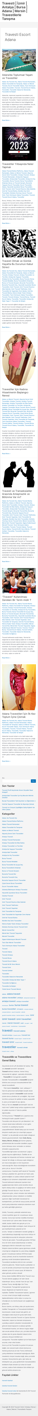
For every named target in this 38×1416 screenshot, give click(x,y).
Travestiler (5, 90)
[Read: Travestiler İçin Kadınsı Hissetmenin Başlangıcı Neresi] (19, 359)
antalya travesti (9, 1001)
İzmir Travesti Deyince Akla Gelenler (23, 189)
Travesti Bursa (24, 297)
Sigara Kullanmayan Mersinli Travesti (14, 939)
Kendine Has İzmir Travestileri (18, 519)
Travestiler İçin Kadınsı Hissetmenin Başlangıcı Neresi (15, 392)
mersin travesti (13, 1023)
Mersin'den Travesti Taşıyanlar (12, 523)
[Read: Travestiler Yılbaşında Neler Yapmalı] (19, 143)
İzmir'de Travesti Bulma (9, 191)
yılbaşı (12, 1051)
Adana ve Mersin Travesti (18, 173)
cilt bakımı (20, 1009)
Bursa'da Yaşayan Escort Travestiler (14, 880)
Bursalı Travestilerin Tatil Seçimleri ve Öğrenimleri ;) (19, 801)
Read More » (6, 120)
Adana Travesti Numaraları (26, 82)
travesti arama (17, 1035)
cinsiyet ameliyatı (28, 1009)
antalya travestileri (23, 1001)
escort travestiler (16, 1012)
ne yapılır (27, 1023)
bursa (11, 1005)
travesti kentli (18, 1042)
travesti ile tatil (27, 1038)
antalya (20, 998)
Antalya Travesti (23, 175)
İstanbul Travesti (7, 896)
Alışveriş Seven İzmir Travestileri (12, 833)
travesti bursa (7, 1038)
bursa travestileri (9, 1009)
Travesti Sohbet (27, 630)
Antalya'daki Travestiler (17, 179)
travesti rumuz (6, 1051)
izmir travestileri (23, 1019)
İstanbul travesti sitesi (9, 1391)
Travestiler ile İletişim (9, 92)
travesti (7, 1030)
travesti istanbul (7, 1380)
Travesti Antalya (13, 297)
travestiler (9, 1047)
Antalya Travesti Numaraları (17, 608)
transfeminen (14, 1026)
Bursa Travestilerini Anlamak (23, 281)
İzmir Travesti (6, 189)
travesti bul (26, 1035)
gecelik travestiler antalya (9, 1015)
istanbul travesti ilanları (9, 1386)
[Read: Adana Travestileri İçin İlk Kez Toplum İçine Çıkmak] (19, 687)
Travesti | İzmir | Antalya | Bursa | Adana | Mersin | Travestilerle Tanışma (14, 11)
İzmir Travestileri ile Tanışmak (24, 419)
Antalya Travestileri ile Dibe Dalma (21, 403)
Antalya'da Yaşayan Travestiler (19, 277)
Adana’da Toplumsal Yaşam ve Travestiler (17, 76)
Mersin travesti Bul (29, 521)
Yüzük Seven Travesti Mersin (11, 989)
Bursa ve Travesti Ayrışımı (17, 183)
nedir (22, 1023)
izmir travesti (9, 1019)
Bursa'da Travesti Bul (27, 283)
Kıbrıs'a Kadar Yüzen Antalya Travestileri (15, 624)
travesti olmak (22, 1047)
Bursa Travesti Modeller (10, 861)
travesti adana (19, 1031)
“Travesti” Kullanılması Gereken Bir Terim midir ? (16, 598)
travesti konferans (27, 1042)
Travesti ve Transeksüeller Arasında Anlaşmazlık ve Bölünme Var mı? (17, 494)
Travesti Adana (7, 423)
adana (4, 994)
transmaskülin (22, 1026)
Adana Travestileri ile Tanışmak (12, 84)
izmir (32, 1015)
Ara (3, 778)
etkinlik (23, 1012)
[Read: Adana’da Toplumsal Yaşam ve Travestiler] (19, 60)
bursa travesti (21, 1005)
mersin (4, 1023)
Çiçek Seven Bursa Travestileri (12, 883)
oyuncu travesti (6, 1026)
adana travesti (13, 994)
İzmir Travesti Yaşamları (10, 517)
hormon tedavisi (20, 1015)
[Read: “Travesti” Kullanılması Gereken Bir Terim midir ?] (19, 580)
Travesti (17, 88)
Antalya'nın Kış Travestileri (10, 279)
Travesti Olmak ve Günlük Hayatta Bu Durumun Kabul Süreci (17, 264)
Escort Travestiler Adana (16, 86)
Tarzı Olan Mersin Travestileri (11, 942)
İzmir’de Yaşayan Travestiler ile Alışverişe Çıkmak (18, 804)
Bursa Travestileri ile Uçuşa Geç (18, 409)
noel (31, 1023)
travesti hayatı (18, 1038)
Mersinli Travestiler (8, 936)
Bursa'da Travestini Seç (10, 285)
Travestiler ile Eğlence (9, 634)
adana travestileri (9, 998)
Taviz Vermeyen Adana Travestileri (17, 195)
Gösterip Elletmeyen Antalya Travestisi (14, 889)
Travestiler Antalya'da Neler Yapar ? (13, 980)
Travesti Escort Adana (28, 88)
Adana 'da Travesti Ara (9, 82)
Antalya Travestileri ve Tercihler (12, 405)
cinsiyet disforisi (6, 1012)
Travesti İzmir (6, 967)
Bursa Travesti (15, 181)
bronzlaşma (5, 1005)
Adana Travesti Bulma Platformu (12, 171)
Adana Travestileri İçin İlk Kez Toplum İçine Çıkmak (18, 715)
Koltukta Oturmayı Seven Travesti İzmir (15, 927)
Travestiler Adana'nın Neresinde (20, 90)
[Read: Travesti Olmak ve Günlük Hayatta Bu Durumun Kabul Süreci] (19, 243)
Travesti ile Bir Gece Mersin (20, 529)
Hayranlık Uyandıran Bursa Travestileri (19, 187)
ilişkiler (27, 1015)
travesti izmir (8, 1042)
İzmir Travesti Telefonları (19, 289)
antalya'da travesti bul (29, 998)
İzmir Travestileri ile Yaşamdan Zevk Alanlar (16, 914)
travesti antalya (7, 1035)
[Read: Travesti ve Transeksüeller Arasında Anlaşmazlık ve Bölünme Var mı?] (19, 473)
